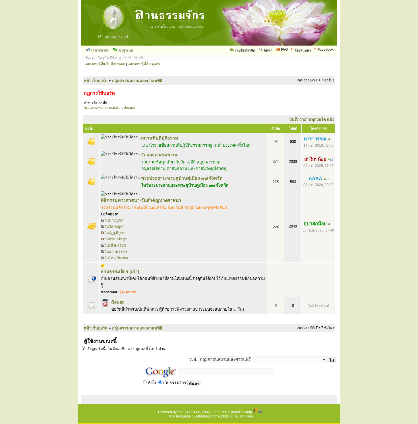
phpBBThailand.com (237, 416)
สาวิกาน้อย (315, 159)
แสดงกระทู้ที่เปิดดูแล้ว (144, 64)
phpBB (182, 412)
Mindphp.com (206, 416)
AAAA (315, 178)
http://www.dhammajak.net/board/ (109, 108)
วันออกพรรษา (115, 251)
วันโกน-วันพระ (116, 258)
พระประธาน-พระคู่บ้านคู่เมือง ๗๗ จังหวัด (181, 178)
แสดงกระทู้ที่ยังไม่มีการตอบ (105, 64)
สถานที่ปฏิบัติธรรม (159, 138)
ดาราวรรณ (315, 139)
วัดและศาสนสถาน (159, 154)
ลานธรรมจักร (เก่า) (120, 271)
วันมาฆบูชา (113, 220)
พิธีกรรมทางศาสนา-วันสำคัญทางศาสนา (141, 200)
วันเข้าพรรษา (115, 245)
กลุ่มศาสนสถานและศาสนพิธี (137, 80)
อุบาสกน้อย (315, 223)
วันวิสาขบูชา (114, 226)
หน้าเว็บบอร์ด (95, 80)
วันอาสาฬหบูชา (116, 239)
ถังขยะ (118, 302)
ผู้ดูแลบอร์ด (127, 292)
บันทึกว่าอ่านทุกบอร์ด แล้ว (311, 119)
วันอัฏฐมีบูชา (114, 233)
